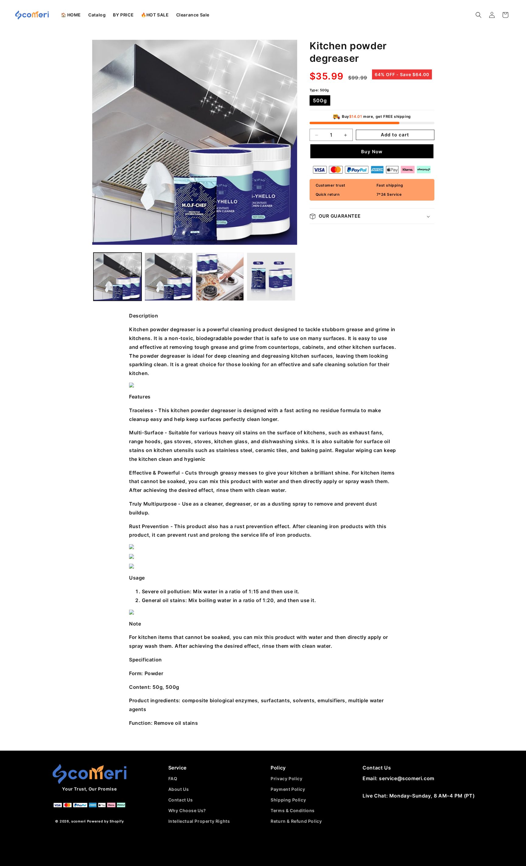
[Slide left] (103, 142)
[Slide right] (286, 142)
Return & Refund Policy (296, 821)
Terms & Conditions (293, 810)
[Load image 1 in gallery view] (117, 277)
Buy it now (372, 151)
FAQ (172, 778)
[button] (97, 15)
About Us (178, 789)
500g (320, 101)
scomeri (78, 821)
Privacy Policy (286, 778)
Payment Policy (288, 789)
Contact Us (180, 799)
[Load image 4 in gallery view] (271, 277)
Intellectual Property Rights (199, 821)
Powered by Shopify (105, 821)
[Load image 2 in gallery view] (169, 277)
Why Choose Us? (187, 810)
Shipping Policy (288, 799)
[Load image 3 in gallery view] (220, 277)
